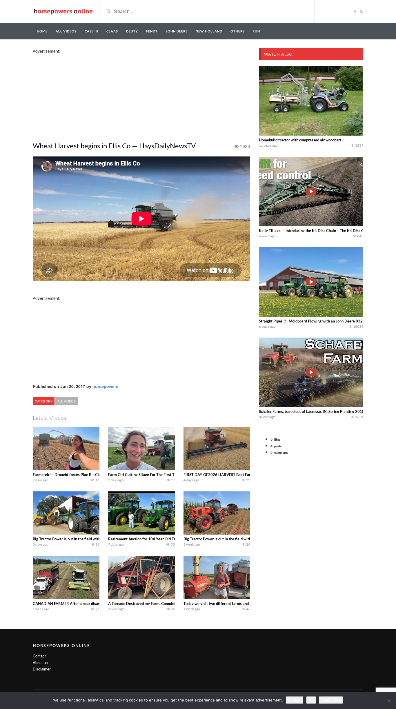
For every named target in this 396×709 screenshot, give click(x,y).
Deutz (132, 31)
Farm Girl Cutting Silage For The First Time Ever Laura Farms (159, 474)
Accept (294, 700)
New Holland (209, 31)
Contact (39, 656)
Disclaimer (41, 669)
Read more (331, 700)
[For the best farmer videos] (63, 11)
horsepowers (105, 386)
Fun (256, 31)
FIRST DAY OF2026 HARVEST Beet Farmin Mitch (226, 474)
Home (42, 31)
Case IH (91, 31)
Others (237, 31)
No (311, 700)
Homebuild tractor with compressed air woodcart (300, 140)
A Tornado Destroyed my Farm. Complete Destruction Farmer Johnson (167, 603)
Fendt (152, 31)
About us (40, 662)
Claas (112, 31)
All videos (66, 31)
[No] (389, 700)
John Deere (177, 31)
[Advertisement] (78, 94)
